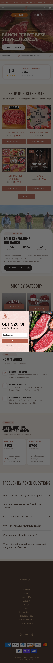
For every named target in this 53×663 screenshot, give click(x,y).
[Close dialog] (51, 313)
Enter (14, 341)
